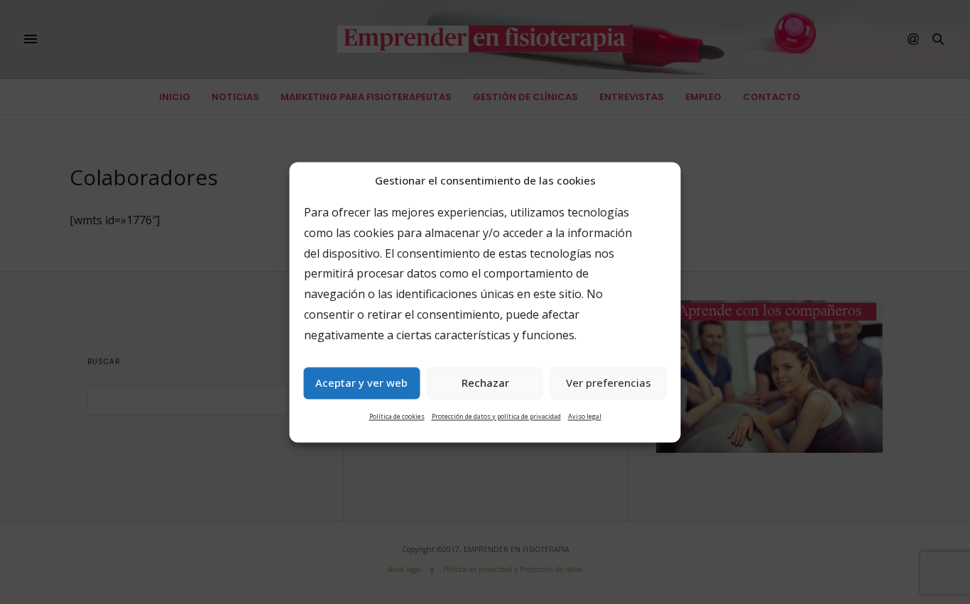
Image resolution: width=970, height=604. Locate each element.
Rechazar (485, 383)
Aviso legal (584, 416)
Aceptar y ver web (361, 383)
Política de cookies (397, 416)
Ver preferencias (608, 383)
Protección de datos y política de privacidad (496, 416)
